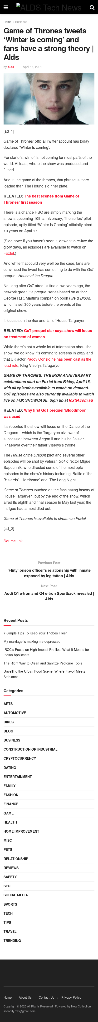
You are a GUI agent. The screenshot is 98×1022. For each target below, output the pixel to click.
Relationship (16, 858)
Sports (10, 904)
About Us (25, 997)
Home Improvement (21, 831)
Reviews (11, 867)
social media (16, 894)
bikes (9, 722)
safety (10, 876)
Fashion (11, 794)
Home (7, 22)
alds (11, 66)
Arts (8, 703)
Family (9, 785)
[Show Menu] (6, 7)
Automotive (15, 712)
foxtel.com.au (80, 400)
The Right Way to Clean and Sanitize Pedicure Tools (43, 663)
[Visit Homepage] (48, 7)
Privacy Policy (71, 997)
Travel (10, 931)
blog (8, 731)
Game (9, 813)
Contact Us (46, 997)
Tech (8, 913)
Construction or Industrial (31, 749)
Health (10, 822)
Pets (8, 849)
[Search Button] (92, 7)
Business (21, 22)
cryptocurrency (20, 758)
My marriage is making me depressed (32, 641)
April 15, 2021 (32, 66)
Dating (10, 767)
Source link (13, 541)
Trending (12, 940)
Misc (8, 840)
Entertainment (18, 776)
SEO (7, 885)
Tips (7, 922)
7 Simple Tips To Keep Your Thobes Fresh (36, 633)
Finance (11, 803)
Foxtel (9, 253)
